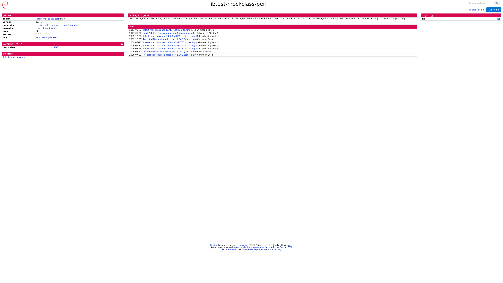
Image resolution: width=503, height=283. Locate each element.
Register (472, 9)
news (132, 26)
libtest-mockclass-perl (47, 19)
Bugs (244, 249)
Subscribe (494, 10)
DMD (66, 25)
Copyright (244, 245)
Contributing (274, 249)
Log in (481, 9)
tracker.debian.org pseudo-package (254, 247)
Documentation (230, 249)
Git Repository (257, 249)
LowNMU (74, 25)
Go (497, 3)
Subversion (41, 37)
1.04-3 (54, 47)
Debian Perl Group (45, 25)
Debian (213, 245)
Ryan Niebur (42, 28)
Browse (53, 37)
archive (59, 25)
